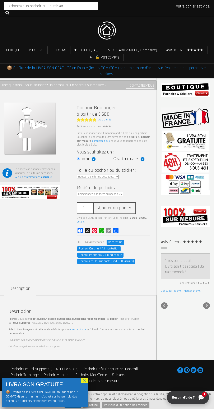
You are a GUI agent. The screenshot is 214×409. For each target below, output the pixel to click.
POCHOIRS (36, 50)
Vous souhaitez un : (95, 152)
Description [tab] (20, 288)
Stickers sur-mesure (102, 381)
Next (206, 305)
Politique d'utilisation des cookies (125, 405)
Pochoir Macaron (56, 375)
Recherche (7, 12)
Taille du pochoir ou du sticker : (106, 170)
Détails (81, 221)
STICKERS (59, 50)
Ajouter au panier (114, 208)
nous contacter (78, 329)
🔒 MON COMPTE (107, 57)
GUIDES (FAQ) (88, 50)
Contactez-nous (142, 85)
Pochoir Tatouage (24, 375)
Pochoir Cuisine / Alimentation (99, 248)
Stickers (118, 375)
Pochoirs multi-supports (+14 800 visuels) (106, 261)
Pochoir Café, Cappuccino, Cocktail (110, 369)
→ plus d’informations (33, 177)
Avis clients (104, 119)
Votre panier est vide (193, 6)
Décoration (115, 242)
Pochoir (86, 159)
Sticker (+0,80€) (128, 159)
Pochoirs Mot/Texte (91, 375)
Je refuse (91, 405)
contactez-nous (101, 141)
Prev (164, 305)
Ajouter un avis (192, 291)
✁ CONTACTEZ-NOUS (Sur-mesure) (132, 50)
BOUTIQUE (13, 50)
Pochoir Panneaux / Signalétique (100, 255)
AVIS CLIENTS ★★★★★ (184, 50)
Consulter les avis (171, 291)
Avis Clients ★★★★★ (182, 242)
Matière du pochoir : (96, 187)
